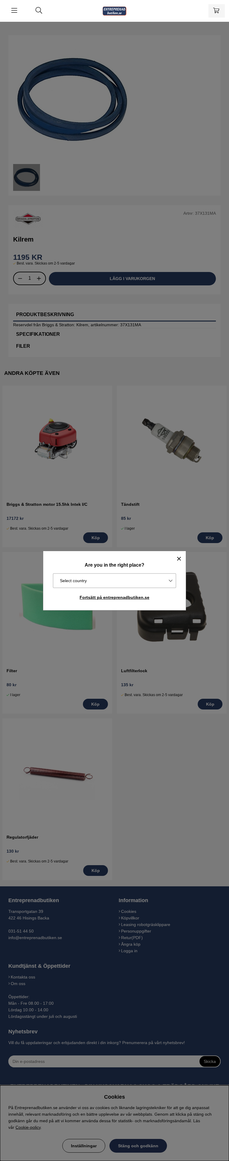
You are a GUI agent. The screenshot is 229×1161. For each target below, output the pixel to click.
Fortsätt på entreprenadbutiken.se (114, 597)
